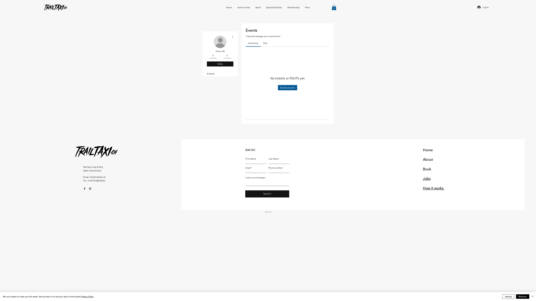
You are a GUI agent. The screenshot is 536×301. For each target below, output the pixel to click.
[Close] (532, 296)
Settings (508, 296)
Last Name (273, 159)
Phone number (275, 168)
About (428, 159)
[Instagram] (90, 188)
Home (428, 150)
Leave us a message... (256, 177)
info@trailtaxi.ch (98, 177)
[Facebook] (84, 188)
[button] (334, 7)
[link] (253, 43)
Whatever (522, 296)
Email (248, 168)
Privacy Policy (87, 296)
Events (211, 73)
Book (427, 169)
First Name (250, 159)
